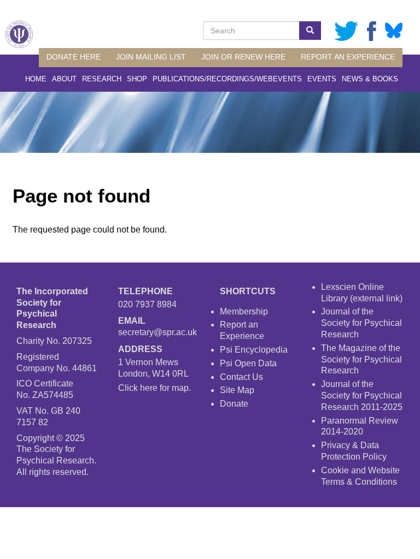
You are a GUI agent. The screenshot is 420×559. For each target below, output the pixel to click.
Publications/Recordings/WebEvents (227, 79)
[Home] (19, 34)
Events (321, 79)
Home (35, 79)
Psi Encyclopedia (254, 349)
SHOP (137, 79)
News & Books (370, 79)
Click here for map (153, 388)
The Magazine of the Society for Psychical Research (361, 359)
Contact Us (241, 377)
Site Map (237, 390)
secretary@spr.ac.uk (157, 332)
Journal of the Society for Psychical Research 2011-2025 (361, 395)
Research (101, 79)
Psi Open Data (248, 363)
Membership (244, 311)
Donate (234, 403)
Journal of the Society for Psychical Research (361, 323)
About (64, 79)
